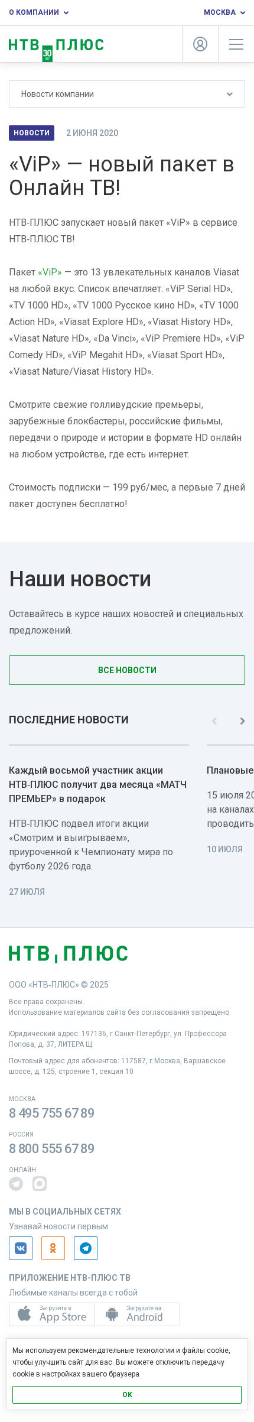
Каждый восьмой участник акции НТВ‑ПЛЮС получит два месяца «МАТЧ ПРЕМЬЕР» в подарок (98, 784)
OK (127, 1395)
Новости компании (57, 94)
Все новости (127, 670)
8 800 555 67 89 (52, 1148)
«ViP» (50, 272)
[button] (16, 1184)
